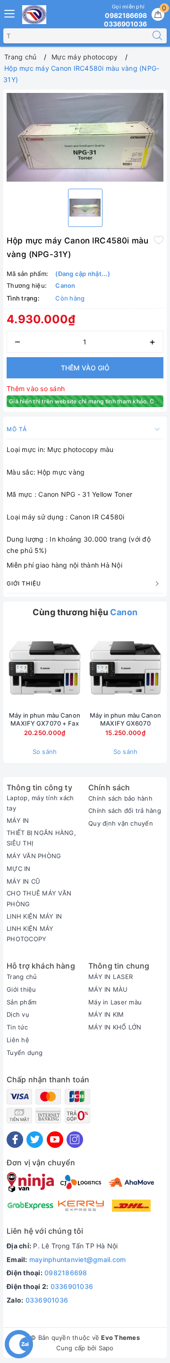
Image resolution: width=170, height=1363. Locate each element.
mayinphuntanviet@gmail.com (77, 1259)
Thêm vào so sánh (36, 389)
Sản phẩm (21, 1002)
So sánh (45, 751)
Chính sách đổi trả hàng (124, 810)
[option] (85, 137)
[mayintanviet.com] (34, 14)
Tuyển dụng (25, 1052)
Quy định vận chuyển (120, 823)
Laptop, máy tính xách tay (40, 803)
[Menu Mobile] (10, 12)
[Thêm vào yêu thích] (158, 239)
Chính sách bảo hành (120, 798)
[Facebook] (15, 1139)
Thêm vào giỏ (85, 368)
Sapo (106, 1348)
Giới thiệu (21, 989)
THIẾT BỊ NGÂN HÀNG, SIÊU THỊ (41, 838)
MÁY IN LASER (110, 976)
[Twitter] (34, 1139)
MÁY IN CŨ (23, 881)
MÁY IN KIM (106, 1014)
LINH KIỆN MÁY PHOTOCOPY (30, 934)
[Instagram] (75, 1139)
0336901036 (72, 1286)
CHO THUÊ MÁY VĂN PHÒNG (39, 898)
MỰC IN (19, 868)
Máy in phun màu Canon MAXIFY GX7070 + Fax (44, 719)
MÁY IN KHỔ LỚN (115, 1027)
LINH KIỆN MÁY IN (34, 916)
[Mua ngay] (81, 667)
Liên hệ (18, 1040)
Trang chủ (22, 976)
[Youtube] (55, 1139)
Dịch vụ (18, 1014)
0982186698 (65, 1273)
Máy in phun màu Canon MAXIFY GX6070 (125, 719)
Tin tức (17, 1027)
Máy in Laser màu (115, 1002)
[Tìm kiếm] (157, 35)
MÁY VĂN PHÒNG (34, 856)
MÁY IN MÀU (108, 989)
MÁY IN (18, 820)
